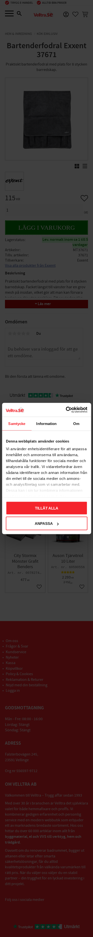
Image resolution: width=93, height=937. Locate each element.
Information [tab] (46, 423)
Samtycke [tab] (16, 423)
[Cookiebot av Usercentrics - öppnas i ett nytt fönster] (66, 410)
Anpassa (44, 523)
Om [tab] (76, 423)
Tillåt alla (46, 508)
